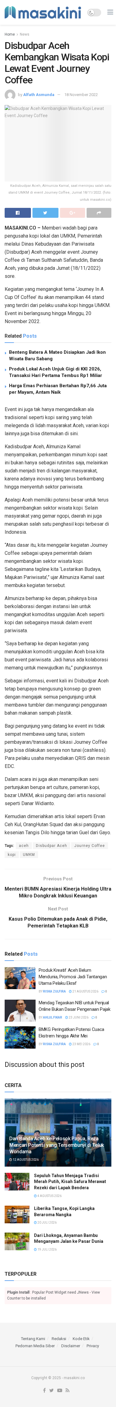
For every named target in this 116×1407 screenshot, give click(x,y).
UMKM (29, 855)
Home (10, 34)
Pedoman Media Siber (35, 1345)
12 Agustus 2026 (25, 1159)
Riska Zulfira (54, 991)
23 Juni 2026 (78, 1017)
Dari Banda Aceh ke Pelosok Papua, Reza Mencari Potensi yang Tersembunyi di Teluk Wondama (56, 1145)
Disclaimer (70, 1345)
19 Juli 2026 (47, 1249)
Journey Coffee (89, 846)
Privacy (93, 1345)
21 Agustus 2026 (85, 991)
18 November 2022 (81, 94)
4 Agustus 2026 (49, 1196)
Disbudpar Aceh (51, 846)
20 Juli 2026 (47, 1222)
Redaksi (59, 1338)
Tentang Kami (33, 1338)
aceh (24, 846)
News (24, 34)
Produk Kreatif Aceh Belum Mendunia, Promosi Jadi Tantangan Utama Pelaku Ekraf (73, 976)
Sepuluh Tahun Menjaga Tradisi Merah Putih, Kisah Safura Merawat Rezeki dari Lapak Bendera (70, 1181)
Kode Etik (81, 1338)
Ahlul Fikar (52, 1017)
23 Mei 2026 (81, 1044)
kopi (12, 855)
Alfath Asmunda (38, 94)
